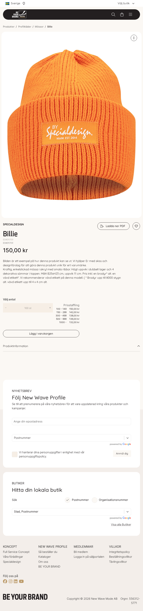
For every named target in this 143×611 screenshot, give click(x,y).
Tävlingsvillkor (118, 561)
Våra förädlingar (13, 556)
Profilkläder (24, 26)
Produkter (9, 26)
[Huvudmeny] (130, 14)
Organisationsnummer (113, 500)
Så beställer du (47, 552)
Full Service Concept (16, 552)
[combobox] (14, 438)
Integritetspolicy (119, 552)
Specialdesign (12, 561)
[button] (71, 125)
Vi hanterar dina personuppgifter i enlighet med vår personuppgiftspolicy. (51, 454)
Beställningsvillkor (120, 556)
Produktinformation (15, 346)
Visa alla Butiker (121, 524)
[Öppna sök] (113, 14)
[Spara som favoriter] (136, 226)
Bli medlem (81, 552)
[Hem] (19, 14)
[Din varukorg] (121, 14)
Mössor (39, 26)
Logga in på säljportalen (89, 556)
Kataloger (44, 556)
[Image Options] (134, 38)
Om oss (43, 561)
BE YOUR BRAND (49, 566)
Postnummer (80, 500)
